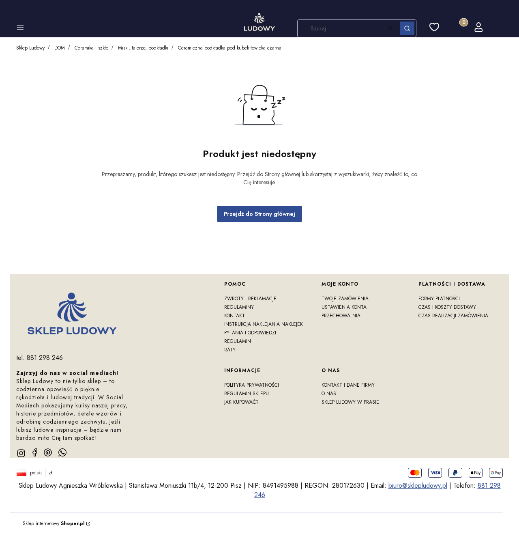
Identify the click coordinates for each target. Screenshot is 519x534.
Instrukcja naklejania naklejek (263, 324)
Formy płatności (439, 298)
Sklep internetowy (54, 523)
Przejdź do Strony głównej (259, 214)
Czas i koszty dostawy (447, 307)
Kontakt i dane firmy (348, 385)
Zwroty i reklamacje (250, 298)
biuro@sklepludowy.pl (417, 485)
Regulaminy (239, 307)
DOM (59, 48)
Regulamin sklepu (246, 393)
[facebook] (34, 452)
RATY (230, 349)
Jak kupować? (241, 402)
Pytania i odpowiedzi (250, 332)
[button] (20, 28)
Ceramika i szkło (91, 48)
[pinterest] (48, 452)
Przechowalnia (341, 315)
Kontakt (234, 315)
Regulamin (237, 341)
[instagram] (21, 453)
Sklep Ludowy (30, 48)
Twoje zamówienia (345, 298)
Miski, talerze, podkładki (143, 48)
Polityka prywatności (251, 385)
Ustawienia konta (344, 307)
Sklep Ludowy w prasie (350, 402)
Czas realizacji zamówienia (453, 315)
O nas (329, 393)
